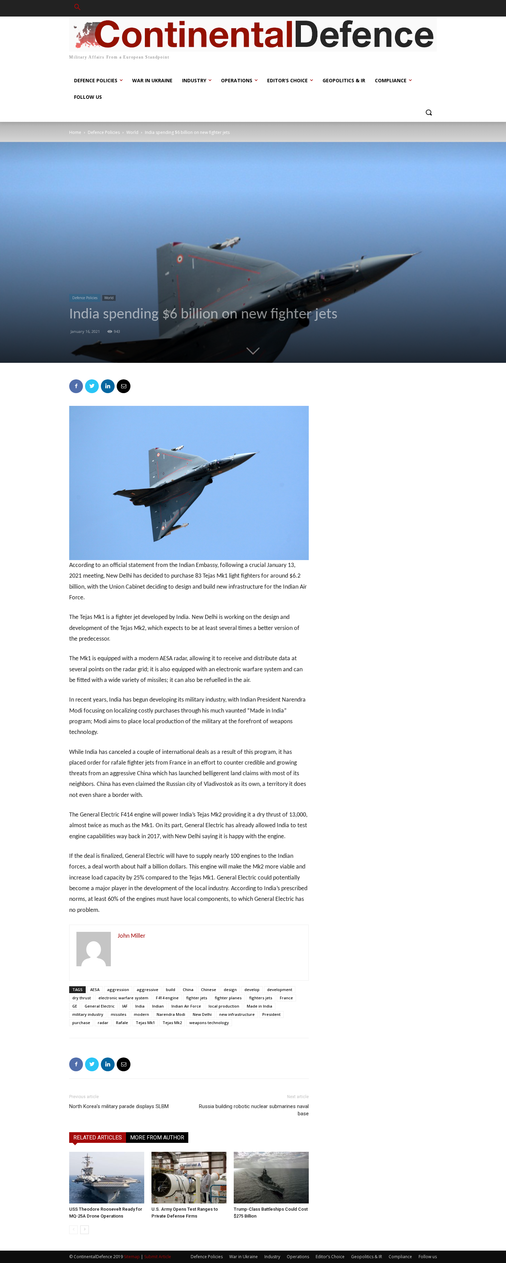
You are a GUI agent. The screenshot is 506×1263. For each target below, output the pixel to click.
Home (75, 132)
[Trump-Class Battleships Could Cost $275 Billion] (271, 1177)
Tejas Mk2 (172, 1022)
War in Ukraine (243, 1257)
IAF (125, 1006)
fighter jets (196, 997)
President (271, 1014)
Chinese (208, 989)
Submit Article (157, 1257)
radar (103, 1022)
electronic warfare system (123, 997)
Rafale (122, 1022)
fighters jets (260, 997)
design (230, 989)
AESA (94, 989)
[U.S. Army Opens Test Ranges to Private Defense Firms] (188, 1177)
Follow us (428, 1257)
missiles (118, 1014)
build (170, 989)
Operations (298, 1257)
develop (252, 989)
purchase (81, 1022)
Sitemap (132, 1257)
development (279, 989)
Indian (158, 1006)
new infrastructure (237, 1014)
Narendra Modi (171, 1014)
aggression (118, 989)
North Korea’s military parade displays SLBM (119, 1106)
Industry (272, 1257)
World (132, 132)
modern (141, 1014)
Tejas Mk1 (145, 1022)
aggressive (147, 989)
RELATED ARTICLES (97, 1137)
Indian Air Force (186, 1006)
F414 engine (167, 997)
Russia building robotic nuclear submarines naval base (254, 1110)
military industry (87, 1014)
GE (74, 1006)
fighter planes (228, 997)
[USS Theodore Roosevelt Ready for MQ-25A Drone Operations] (106, 1177)
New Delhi (202, 1014)
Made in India (259, 1006)
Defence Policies (104, 132)
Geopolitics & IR (366, 1257)
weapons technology (209, 1022)
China (188, 989)
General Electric (100, 1006)
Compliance (400, 1257)
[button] (77, 8)
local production (224, 1006)
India (140, 1006)
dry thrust (81, 997)
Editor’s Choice (330, 1257)
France (286, 997)
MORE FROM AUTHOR (157, 1137)
